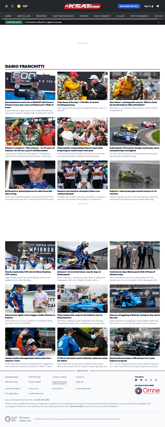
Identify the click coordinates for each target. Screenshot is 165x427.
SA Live (121, 16)
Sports (84, 16)
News (8, 16)
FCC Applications (11, 394)
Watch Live (24, 16)
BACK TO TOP (82, 371)
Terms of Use (33, 389)
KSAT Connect (102, 16)
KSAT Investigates (63, 16)
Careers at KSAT (35, 382)
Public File (80, 382)
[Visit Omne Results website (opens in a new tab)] (147, 391)
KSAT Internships (11, 382)
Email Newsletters (12, 377)
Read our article (77, 406)
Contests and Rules (59, 377)
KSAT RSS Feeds (35, 377)
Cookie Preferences (36, 394)
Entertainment (139, 16)
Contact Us (80, 377)
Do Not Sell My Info (83, 389)
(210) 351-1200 (42, 400)
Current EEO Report (12, 389)
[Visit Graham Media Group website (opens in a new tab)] (11, 419)
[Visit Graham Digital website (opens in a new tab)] (26, 419)
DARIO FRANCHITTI (24, 66)
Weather (41, 16)
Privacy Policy (57, 389)
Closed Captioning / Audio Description (60, 383)
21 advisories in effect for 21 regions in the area (43, 22)
